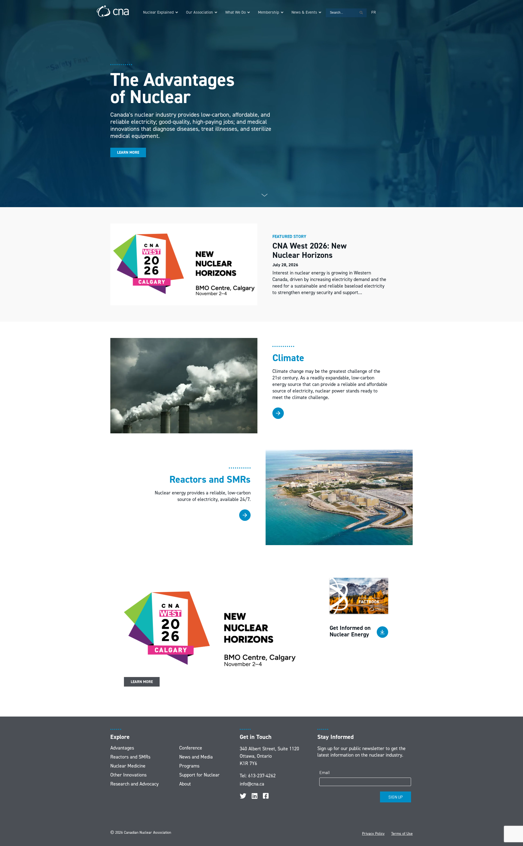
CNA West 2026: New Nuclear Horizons (309, 250)
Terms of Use (402, 833)
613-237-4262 (262, 775)
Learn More (128, 152)
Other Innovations (128, 775)
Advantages (122, 748)
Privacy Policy (373, 833)
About (185, 784)
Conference (190, 748)
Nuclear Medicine (127, 766)
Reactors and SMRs (130, 757)
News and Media (196, 757)
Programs (189, 766)
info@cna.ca (252, 784)
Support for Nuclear (199, 775)
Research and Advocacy (134, 784)
